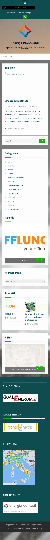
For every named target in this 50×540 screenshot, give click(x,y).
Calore (10, 173)
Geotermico (12, 197)
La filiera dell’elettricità (16, 101)
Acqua (10, 162)
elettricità (10, 129)
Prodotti (11, 205)
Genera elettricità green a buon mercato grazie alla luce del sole (34, 317)
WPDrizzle (40, 528)
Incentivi (11, 201)
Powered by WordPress (14, 528)
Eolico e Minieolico (15, 189)
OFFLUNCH (25, 260)
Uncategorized (13, 209)
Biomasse (11, 170)
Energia (17, 129)
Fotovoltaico (13, 193)
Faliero (23, 106)
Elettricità (11, 181)
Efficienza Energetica (16, 177)
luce (22, 129)
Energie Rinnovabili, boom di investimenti (25, 369)
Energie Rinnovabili (25, 43)
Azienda (34, 106)
